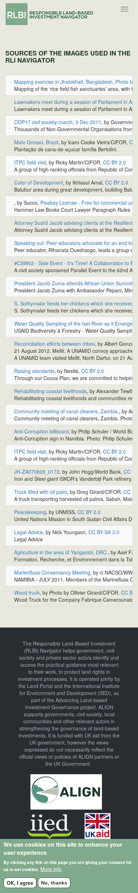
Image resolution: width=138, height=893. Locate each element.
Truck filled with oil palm (40, 491)
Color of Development (38, 182)
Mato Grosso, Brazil (36, 142)
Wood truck (27, 592)
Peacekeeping (30, 511)
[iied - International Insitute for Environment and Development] (50, 826)
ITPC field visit (30, 162)
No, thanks (54, 883)
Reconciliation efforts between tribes (54, 343)
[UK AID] (97, 826)
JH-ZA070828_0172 (36, 471)
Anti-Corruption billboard (41, 431)
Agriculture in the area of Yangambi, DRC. (61, 552)
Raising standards (34, 370)
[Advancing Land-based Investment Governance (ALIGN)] (66, 790)
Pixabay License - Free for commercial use (88, 202)
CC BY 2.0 (114, 162)
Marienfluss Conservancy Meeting (52, 572)
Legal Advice (28, 532)
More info (51, 868)
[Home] (49, 14)
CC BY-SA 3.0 (103, 532)
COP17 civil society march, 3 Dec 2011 (57, 122)
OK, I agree (20, 882)
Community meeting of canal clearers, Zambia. (66, 411)
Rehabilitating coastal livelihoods (50, 391)
